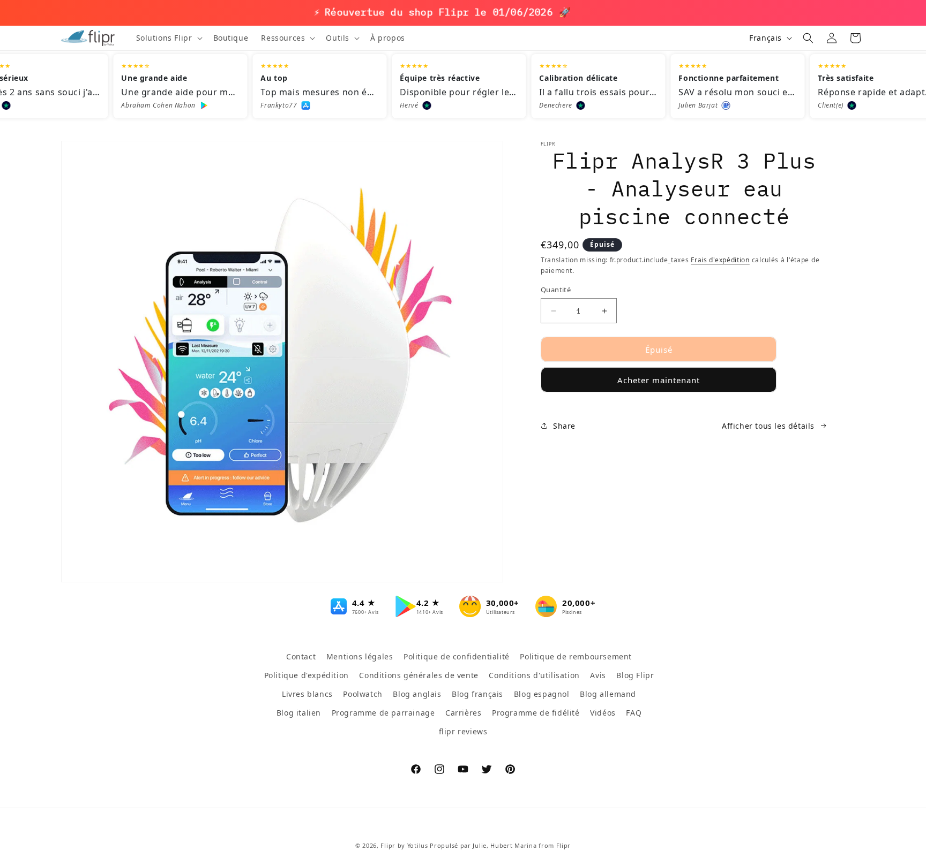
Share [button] (564, 426)
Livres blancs (307, 694)
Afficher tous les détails (768, 426)
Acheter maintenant (658, 380)
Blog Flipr (635, 675)
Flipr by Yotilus (404, 845)
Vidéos (603, 713)
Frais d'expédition (720, 259)
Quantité (556, 289)
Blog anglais (417, 694)
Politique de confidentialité (457, 656)
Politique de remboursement (576, 656)
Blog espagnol (542, 694)
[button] (168, 38)
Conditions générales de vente (418, 675)
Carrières (463, 713)
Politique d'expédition (306, 675)
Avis (598, 675)
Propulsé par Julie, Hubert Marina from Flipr (500, 845)
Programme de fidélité (536, 713)
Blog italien (299, 713)
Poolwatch (362, 694)
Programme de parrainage (383, 713)
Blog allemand (608, 694)
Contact (301, 656)
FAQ (633, 713)
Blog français (477, 694)
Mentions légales (359, 656)
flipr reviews (463, 731)
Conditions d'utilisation (534, 675)
